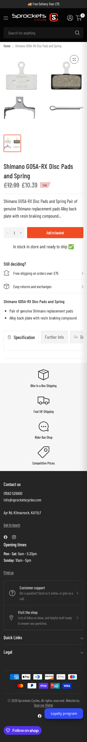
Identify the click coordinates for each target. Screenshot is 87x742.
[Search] (77, 32)
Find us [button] (9, 572)
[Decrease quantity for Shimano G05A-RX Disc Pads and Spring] (7, 232)
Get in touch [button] (12, 524)
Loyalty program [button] (64, 713)
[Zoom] (74, 59)
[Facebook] (7, 537)
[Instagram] (16, 537)
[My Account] (70, 18)
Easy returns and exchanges (32, 286)
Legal (8, 652)
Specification (24, 337)
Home (7, 46)
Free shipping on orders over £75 (35, 273)
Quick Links (13, 637)
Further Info (54, 337)
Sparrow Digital (43, 705)
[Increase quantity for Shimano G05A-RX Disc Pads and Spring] (20, 232)
